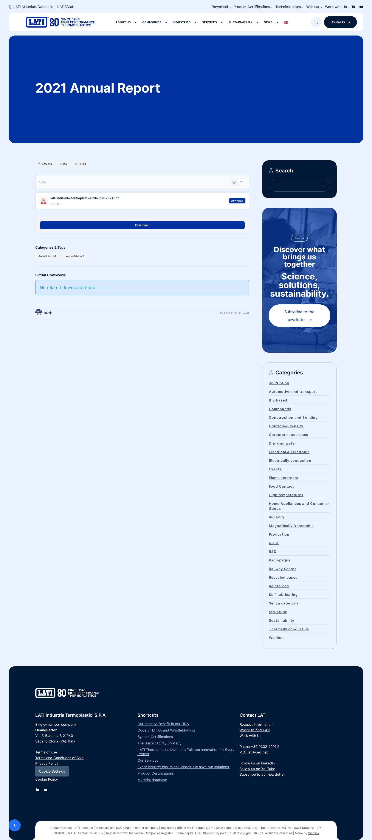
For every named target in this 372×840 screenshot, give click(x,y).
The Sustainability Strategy (159, 743)
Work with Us (336, 7)
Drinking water (282, 443)
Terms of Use (46, 752)
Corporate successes (288, 434)
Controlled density (286, 426)
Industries (182, 22)
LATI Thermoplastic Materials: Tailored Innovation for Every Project (186, 751)
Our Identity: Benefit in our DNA (163, 724)
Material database (152, 780)
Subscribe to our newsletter (262, 774)
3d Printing (279, 383)
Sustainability (240, 22)
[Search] (316, 22)
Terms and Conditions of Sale (59, 758)
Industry (276, 517)
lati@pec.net (258, 752)
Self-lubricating (283, 594)
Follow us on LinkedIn (257, 763)
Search (284, 170)
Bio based (278, 400)
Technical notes (288, 7)
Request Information (256, 724)
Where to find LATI (255, 730)
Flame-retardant (284, 478)
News (268, 22)
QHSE (274, 543)
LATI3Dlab (65, 7)
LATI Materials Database (33, 7)
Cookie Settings (52, 771)
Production (279, 534)
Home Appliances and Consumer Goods (299, 506)
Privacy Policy (46, 763)
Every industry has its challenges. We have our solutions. (184, 767)
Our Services (148, 760)
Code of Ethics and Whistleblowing (166, 730)
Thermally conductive (289, 629)
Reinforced (279, 586)
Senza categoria (284, 603)
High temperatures (286, 495)
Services (209, 22)
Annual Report (47, 256)
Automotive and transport (293, 391)
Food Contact (281, 486)
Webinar (312, 7)
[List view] (241, 182)
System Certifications (155, 737)
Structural (278, 612)
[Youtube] (361, 7)
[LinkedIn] (353, 7)
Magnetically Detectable (291, 526)
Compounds (151, 22)
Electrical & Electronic (289, 452)
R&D (273, 551)
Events (275, 469)
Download (219, 7)
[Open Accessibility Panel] (15, 825)
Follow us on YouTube (257, 769)
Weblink (313, 833)
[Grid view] (234, 182)
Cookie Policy (46, 779)
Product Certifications (252, 7)
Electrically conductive (290, 460)
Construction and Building (293, 417)
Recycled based (283, 577)
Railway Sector (282, 569)
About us (123, 22)
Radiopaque (280, 560)
